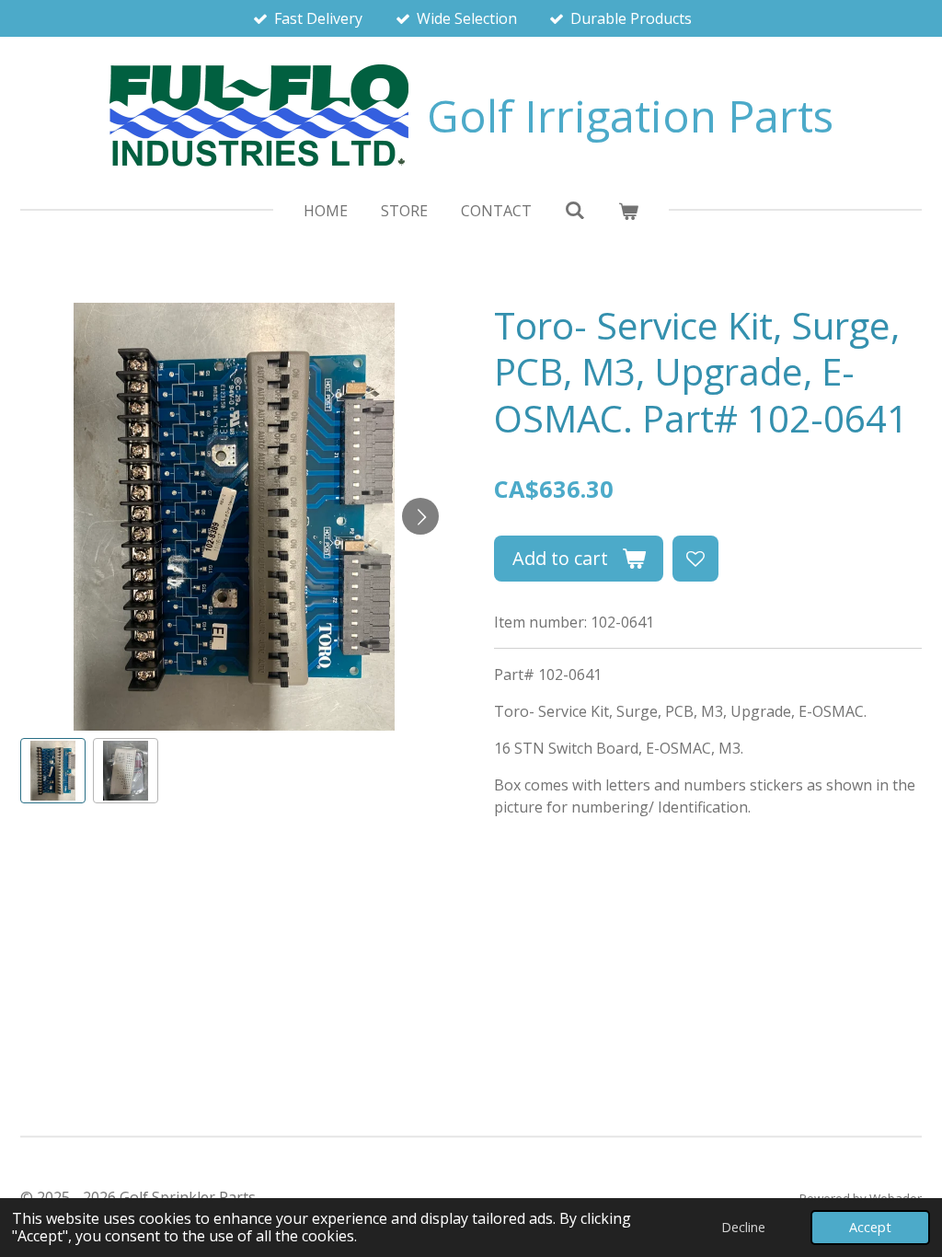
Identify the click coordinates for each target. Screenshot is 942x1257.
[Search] (575, 210)
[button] (53, 770)
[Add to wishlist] (695, 559)
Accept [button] (870, 1227)
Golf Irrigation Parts (630, 115)
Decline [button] (743, 1227)
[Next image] (420, 516)
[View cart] (628, 210)
